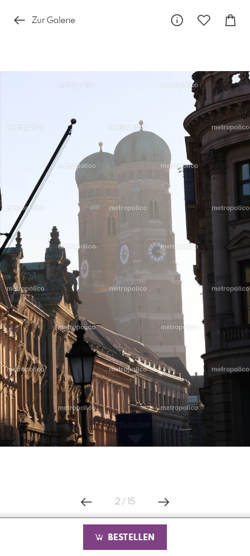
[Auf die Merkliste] (204, 20)
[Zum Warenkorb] (230, 20)
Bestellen (130, 538)
